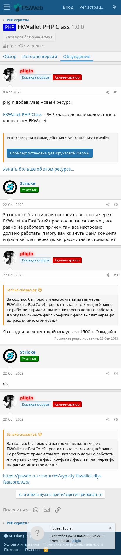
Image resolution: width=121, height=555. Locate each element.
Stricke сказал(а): (22, 289)
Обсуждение (76, 56)
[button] (6, 7)
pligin (76, 540)
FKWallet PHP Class (22, 114)
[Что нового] (114, 7)
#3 (116, 275)
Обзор (9, 56)
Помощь (12, 549)
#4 (116, 373)
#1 (116, 92)
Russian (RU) (19, 536)
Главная (32, 549)
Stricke (28, 183)
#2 (116, 204)
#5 (116, 419)
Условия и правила (21, 544)
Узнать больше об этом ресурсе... (38, 169)
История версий (39, 56)
